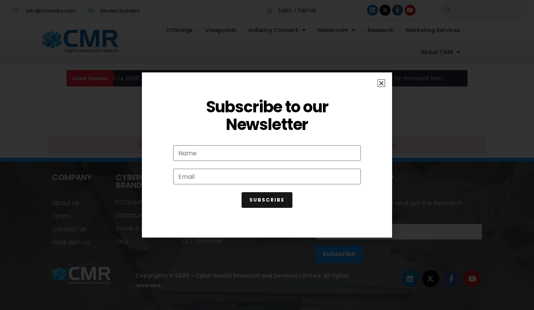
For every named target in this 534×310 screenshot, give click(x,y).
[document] (267, 155)
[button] (381, 83)
